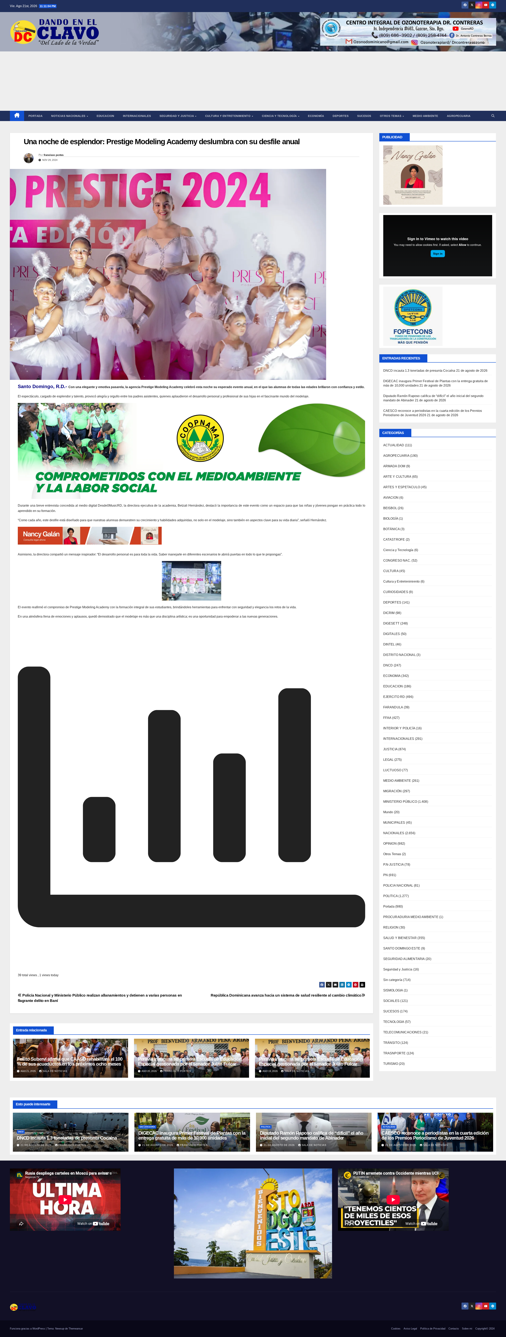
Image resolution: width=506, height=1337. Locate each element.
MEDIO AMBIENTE (397, 780)
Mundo (388, 812)
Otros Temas (391, 115)
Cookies (395, 1328)
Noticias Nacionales (68, 115)
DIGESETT (391, 623)
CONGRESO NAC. (397, 560)
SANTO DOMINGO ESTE (401, 948)
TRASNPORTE (394, 1053)
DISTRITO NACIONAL (399, 655)
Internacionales (137, 115)
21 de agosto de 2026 (36, 1145)
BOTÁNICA (391, 529)
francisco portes (54, 154)
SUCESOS (391, 1011)
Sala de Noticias (54, 1071)
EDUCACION (105, 115)
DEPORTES (392, 602)
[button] (493, 115)
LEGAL (388, 759)
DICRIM (389, 613)
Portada (35, 115)
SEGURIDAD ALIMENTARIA (404, 959)
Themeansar (76, 1328)
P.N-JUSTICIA (393, 864)
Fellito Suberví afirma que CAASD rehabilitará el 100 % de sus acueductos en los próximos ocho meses (69, 1061)
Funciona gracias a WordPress (28, 1328)
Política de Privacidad (432, 1328)
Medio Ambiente (425, 115)
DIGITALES (391, 634)
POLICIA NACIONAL (398, 885)
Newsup (59, 1328)
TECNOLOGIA (393, 1021)
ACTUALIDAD (393, 445)
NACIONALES (393, 833)
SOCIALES (391, 1001)
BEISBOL (390, 508)
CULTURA (390, 571)
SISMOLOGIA (393, 990)
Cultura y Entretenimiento (228, 115)
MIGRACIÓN (392, 791)
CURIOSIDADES (395, 592)
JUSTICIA (390, 749)
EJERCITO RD (394, 696)
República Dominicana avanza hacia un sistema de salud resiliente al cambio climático (286, 995)
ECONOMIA (392, 676)
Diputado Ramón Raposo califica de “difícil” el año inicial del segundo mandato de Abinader (311, 1135)
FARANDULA (393, 707)
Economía (316, 115)
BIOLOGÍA (390, 518)
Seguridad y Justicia (177, 115)
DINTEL (389, 644)
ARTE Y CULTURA (397, 476)
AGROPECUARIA (396, 455)
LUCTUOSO (392, 770)
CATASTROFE (394, 539)
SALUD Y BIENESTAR (400, 938)
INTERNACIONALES (398, 738)
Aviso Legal (410, 1328)
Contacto (453, 1328)
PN (385, 875)
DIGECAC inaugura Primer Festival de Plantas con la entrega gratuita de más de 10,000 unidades (191, 1135)
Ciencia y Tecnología (280, 115)
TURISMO (390, 1063)
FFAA (387, 717)
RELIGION (391, 927)
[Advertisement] (253, 81)
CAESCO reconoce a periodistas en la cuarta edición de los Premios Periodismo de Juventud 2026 (435, 1135)
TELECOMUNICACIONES (402, 1032)
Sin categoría (392, 980)
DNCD (388, 665)
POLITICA (390, 896)
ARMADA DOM (394, 466)
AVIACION (391, 497)
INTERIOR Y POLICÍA (399, 728)
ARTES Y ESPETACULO (401, 487)
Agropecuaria (459, 115)
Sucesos (364, 115)
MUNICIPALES (394, 822)
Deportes (340, 115)
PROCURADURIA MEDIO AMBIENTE (410, 917)
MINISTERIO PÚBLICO (400, 801)
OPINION (390, 843)
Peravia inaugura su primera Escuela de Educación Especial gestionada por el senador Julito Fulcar (190, 1061)
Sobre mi (467, 1328)
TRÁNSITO (391, 1042)
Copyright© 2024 (485, 1328)
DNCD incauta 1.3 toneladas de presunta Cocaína (419, 370)
